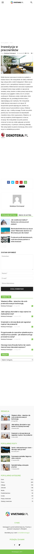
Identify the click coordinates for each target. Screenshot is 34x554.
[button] (31, 2)
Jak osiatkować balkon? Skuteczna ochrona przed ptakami (20, 222)
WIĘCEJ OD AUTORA (25, 215)
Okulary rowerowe (6, 501)
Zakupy (3, 485)
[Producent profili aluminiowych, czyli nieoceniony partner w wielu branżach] (5, 239)
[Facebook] (14, 545)
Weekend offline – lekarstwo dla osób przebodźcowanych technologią (20, 417)
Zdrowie (3, 488)
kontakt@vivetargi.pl (23, 533)
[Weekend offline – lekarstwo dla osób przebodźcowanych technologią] (5, 417)
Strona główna (4, 42)
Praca (2, 482)
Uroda (3, 496)
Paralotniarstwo (5, 493)
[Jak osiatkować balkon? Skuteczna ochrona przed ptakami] (5, 222)
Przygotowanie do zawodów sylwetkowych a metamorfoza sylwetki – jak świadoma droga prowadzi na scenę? (17, 334)
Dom (2, 479)
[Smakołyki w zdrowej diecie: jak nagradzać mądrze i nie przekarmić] (5, 435)
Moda (2, 490)
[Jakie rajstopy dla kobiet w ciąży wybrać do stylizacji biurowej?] (5, 427)
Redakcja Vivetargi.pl (10, 53)
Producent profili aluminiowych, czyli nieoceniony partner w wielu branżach (22, 239)
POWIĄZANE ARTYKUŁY (9, 215)
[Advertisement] (17, 23)
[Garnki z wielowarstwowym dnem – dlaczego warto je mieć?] (5, 450)
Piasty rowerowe (6, 498)
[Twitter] (19, 545)
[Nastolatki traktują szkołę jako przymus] (5, 467)
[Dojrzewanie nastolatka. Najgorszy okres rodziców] (5, 458)
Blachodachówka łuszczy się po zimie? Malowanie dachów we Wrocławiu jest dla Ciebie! (22, 231)
